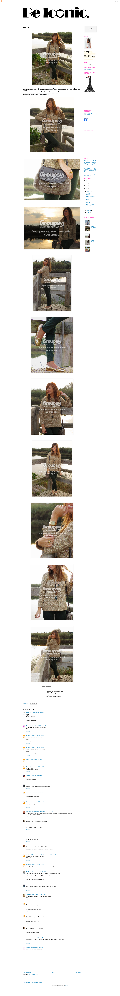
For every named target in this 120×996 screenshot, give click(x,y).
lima (85, 172)
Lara (27, 784)
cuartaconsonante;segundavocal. (32, 811)
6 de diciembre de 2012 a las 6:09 (36, 947)
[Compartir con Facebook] (35, 703)
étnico (85, 175)
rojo (95, 162)
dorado (90, 170)
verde (88, 165)
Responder (28, 721)
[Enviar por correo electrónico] (31, 703)
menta (89, 172)
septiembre (89, 210)
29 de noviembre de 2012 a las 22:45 (37, 833)
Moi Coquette (28, 725)
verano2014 (93, 163)
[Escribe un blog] (32, 703)
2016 (87, 183)
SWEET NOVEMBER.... (90, 196)
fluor (95, 171)
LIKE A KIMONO (92, 241)
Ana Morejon (28, 819)
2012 (87, 190)
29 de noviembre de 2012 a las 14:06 (35, 775)
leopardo (91, 169)
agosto (88, 212)
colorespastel (86, 169)
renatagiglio (87, 162)
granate (91, 171)
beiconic (86, 167)
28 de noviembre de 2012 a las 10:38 (37, 747)
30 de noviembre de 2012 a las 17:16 (39, 871)
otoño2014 (86, 164)
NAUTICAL (88, 199)
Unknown (28, 735)
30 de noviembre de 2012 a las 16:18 (37, 864)
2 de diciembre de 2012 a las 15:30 (36, 926)
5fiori (85, 170)
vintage (89, 174)
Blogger (66, 985)
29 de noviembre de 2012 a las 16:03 (37, 792)
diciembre (88, 191)
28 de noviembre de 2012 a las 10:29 (39, 725)
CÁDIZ (87, 201)
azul (93, 162)
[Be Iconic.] (85, 120)
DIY (85, 171)
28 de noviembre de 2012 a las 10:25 (37, 712)
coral (87, 170)
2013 (87, 188)
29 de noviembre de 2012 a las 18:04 (47, 811)
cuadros (87, 171)
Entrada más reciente (27, 972)
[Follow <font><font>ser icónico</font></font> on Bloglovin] (89, 91)
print (87, 172)
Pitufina (27, 926)
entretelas (89, 175)
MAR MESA (28, 845)
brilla (85, 174)
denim (95, 169)
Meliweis (27, 759)
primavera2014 (87, 168)
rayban (95, 174)
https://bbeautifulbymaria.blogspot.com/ (34, 854)
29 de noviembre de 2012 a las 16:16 (37, 801)
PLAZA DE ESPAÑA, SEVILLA (90, 205)
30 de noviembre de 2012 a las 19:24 (39, 894)
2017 (87, 182)
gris (85, 165)
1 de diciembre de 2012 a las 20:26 (36, 915)
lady (93, 170)
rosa (95, 164)
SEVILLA (88, 202)
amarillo (91, 164)
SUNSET (88, 194)
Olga (27, 775)
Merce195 (28, 792)
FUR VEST (88, 197)
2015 (87, 185)
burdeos (91, 165)
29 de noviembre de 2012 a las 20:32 (38, 819)
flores (91, 167)
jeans (95, 168)
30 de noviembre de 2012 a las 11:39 (38, 845)
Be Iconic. (86, 118)
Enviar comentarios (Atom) (33, 974)
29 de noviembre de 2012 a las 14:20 (35, 784)
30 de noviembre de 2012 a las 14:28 (49, 854)
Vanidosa (28, 947)
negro (94, 160)
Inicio (53, 972)
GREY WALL (93, 220)
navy (95, 165)
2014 (87, 186)
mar (93, 171)
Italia (87, 175)
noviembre (89, 193)
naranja (92, 172)
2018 (87, 180)
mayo (87, 174)
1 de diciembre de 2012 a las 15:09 (36, 903)
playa (95, 170)
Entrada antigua (78, 972)
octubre (88, 209)
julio (87, 213)
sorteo (95, 172)
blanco (86, 160)
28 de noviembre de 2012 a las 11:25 (37, 759)
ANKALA (28, 884)
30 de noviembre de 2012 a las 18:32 (37, 884)
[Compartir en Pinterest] (36, 703)
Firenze (92, 174)
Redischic (28, 712)
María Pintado (28, 871)
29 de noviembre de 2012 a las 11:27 (37, 766)
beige (85, 163)
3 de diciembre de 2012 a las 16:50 (36, 937)
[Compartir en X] (33, 703)
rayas (95, 167)
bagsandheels (29, 894)
